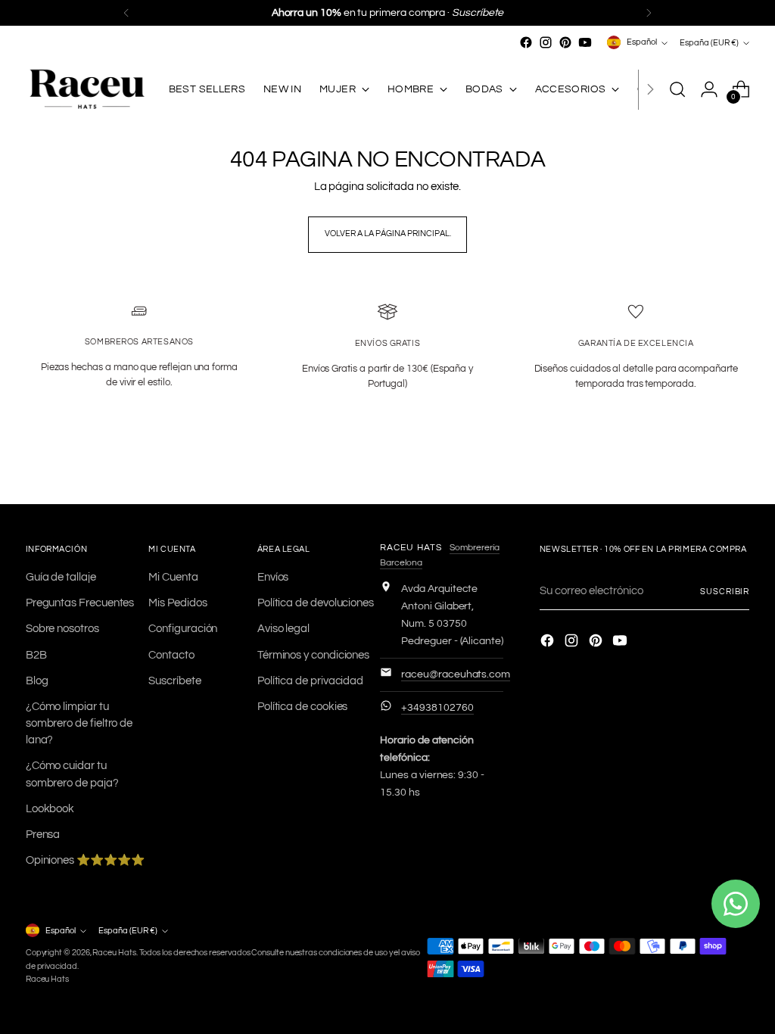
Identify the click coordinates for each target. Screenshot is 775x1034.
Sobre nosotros (62, 628)
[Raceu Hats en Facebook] (526, 42)
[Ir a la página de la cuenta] (709, 89)
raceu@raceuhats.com (455, 674)
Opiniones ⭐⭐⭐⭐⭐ (85, 860)
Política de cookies (302, 706)
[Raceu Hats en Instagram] (545, 42)
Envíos (273, 577)
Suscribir (724, 591)
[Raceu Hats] (86, 89)
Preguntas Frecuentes (80, 603)
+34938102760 (437, 707)
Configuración (182, 628)
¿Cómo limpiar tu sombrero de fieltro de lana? (79, 723)
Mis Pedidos (177, 603)
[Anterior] (126, 13)
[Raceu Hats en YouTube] (585, 42)
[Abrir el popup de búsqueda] (677, 89)
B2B (36, 655)
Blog (37, 681)
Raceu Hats (113, 952)
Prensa (43, 834)
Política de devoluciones (315, 603)
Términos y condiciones (313, 655)
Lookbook (50, 808)
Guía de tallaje (61, 577)
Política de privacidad (310, 681)
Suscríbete (174, 681)
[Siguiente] (648, 13)
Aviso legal (283, 628)
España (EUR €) (709, 43)
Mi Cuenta (173, 577)
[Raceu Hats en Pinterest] (565, 42)
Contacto (171, 655)
